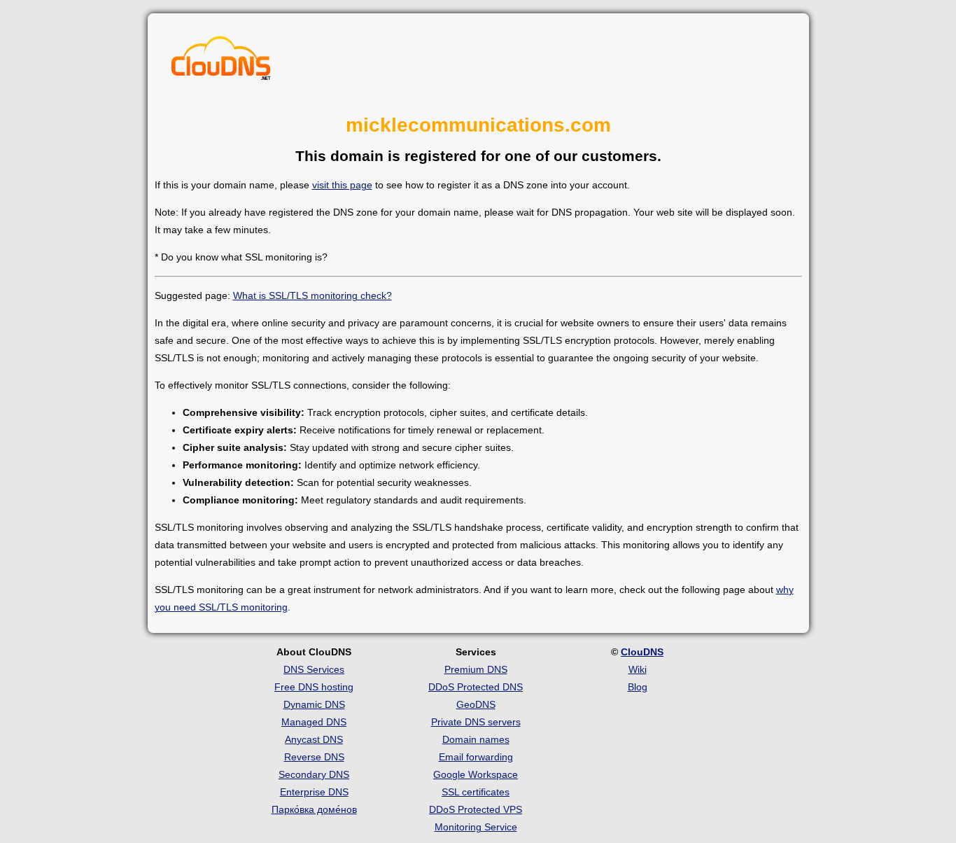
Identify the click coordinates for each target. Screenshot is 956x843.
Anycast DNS (314, 739)
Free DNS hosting (313, 686)
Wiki (637, 669)
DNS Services (313, 669)
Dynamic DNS (314, 704)
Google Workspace (475, 774)
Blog (637, 686)
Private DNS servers (476, 721)
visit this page (342, 184)
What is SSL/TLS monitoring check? (312, 295)
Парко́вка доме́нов (314, 809)
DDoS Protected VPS (475, 809)
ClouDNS (642, 651)
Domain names (475, 739)
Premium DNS (475, 669)
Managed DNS (313, 721)
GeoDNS (475, 704)
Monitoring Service (476, 826)
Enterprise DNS (314, 791)
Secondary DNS (314, 774)
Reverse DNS (314, 756)
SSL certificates (475, 791)
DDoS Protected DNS (475, 686)
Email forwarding (476, 756)
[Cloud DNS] (221, 61)
